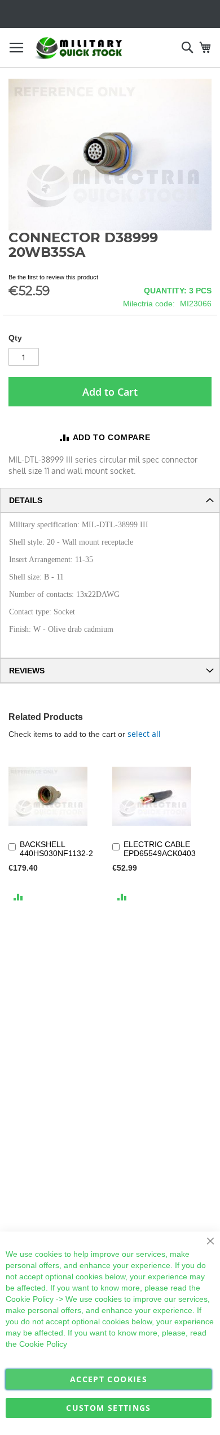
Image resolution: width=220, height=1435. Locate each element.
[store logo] (79, 48)
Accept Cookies (108, 1379)
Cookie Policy (30, 1298)
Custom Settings (108, 1407)
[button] (18, 896)
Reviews (27, 670)
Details (25, 500)
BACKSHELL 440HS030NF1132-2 (56, 849)
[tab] (110, 500)
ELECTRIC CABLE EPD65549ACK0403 (160, 849)
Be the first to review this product (53, 277)
